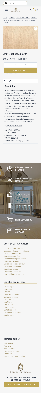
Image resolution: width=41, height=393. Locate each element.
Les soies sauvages (11, 294)
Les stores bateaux (11, 261)
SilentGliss (8, 354)
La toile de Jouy (10, 310)
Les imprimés (9, 307)
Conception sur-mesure (13, 248)
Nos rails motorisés (11, 351)
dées (16, 297)
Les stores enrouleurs (12, 266)
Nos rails (7, 346)
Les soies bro (9, 297)
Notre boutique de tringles (14, 356)
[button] (36, 28)
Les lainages (9, 286)
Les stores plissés (11, 269)
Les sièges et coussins (12, 312)
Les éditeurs (9, 315)
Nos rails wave (10, 348)
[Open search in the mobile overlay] (15, 3)
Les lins (7, 292)
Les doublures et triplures (14, 274)
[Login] (31, 9)
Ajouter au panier (20, 70)
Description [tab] (8, 81)
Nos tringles (9, 343)
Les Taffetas (9, 299)
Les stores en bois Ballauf (14, 264)
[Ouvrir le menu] (6, 9)
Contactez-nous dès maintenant (21, 384)
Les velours (8, 305)
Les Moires (8, 302)
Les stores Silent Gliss (12, 272)
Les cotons (8, 289)
